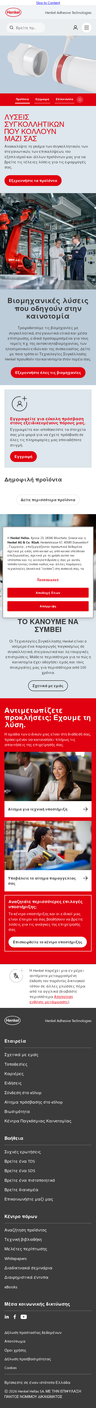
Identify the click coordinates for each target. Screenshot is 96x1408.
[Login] (75, 27)
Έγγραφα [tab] (42, 99)
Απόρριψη (48, 606)
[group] (48, 114)
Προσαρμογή (48, 579)
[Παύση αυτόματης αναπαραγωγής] (80, 99)
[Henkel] (12, 1020)
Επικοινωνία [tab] (64, 99)
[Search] (12, 28)
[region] (48, 572)
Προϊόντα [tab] (22, 99)
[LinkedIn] (6, 1317)
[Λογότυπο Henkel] (13, 12)
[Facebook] (15, 1317)
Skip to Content (48, 2)
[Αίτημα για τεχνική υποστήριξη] (48, 784)
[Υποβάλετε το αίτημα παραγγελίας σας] (48, 856)
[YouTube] (24, 1317)
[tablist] (45, 99)
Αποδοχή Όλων (48, 593)
